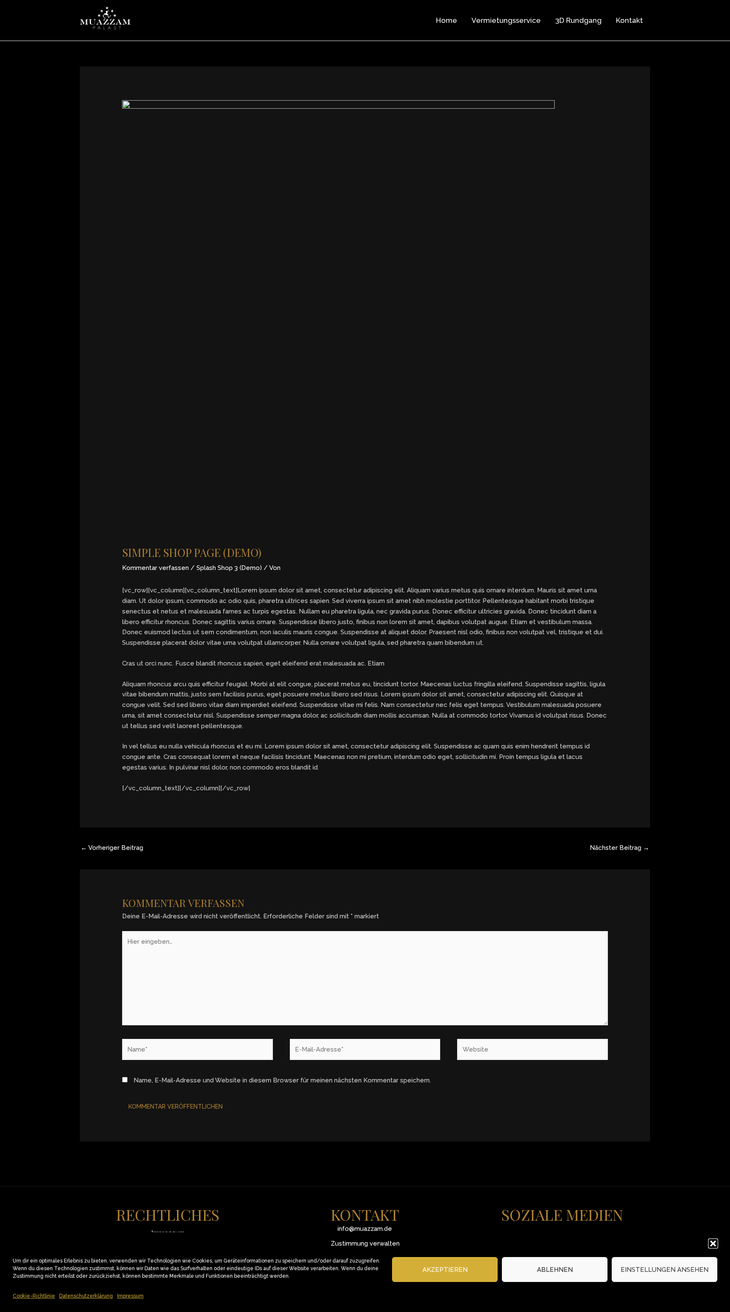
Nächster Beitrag (619, 848)
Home (446, 20)
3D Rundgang (578, 20)
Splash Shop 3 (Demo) (229, 568)
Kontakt (629, 20)
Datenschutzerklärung (86, 1296)
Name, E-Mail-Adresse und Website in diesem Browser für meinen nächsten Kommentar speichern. (282, 1080)
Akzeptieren (445, 1270)
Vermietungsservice (506, 20)
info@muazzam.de (365, 1229)
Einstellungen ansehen (664, 1270)
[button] (713, 1243)
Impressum (130, 1296)
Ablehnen (555, 1270)
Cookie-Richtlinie (34, 1296)
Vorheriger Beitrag (112, 848)
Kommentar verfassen (155, 568)
